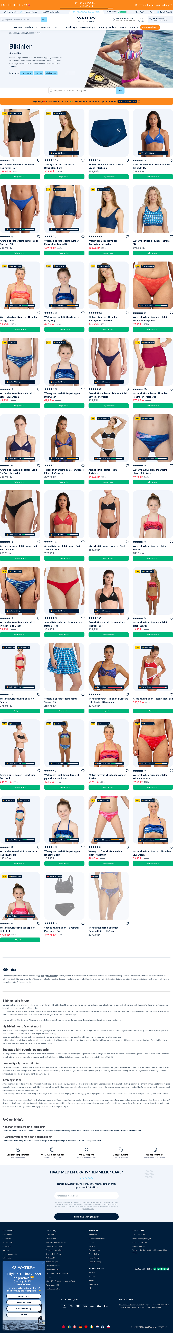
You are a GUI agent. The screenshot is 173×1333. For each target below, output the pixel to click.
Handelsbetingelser (53, 1289)
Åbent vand (23, 1296)
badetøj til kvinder (124, 1005)
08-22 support (86, 1154)
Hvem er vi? (50, 1235)
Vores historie (51, 1239)
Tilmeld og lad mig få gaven (86, 1216)
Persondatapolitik (52, 1285)
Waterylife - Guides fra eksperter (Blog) (60, 1281)
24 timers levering (10, 12)
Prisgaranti (7, 1246)
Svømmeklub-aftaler (53, 1254)
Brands (133, 27)
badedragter (36, 1020)
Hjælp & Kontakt (166, 12)
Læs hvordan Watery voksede (131, 1305)
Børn (122, 27)
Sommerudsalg (149, 27)
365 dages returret (30, 12)
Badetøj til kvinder (27, 33)
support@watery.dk (143, 1239)
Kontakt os (7, 1239)
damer (28, 1106)
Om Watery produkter (54, 1246)
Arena (52, 1100)
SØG (120, 90)
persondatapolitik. (88, 1209)
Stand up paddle (107, 27)
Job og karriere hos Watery (56, 1242)
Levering (6, 1250)
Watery (42, 1100)
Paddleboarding (95, 1262)
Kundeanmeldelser (53, 1269)
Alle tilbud (93, 1235)
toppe (41, 975)
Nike (90, 1288)
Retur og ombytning (10, 1254)
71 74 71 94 (139, 12)
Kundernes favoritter (96, 1239)
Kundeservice (7, 1235)
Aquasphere (93, 1284)
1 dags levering (120, 1154)
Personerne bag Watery (54, 1250)
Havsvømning (87, 27)
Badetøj (45, 27)
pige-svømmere (133, 1100)
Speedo (92, 1276)
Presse (48, 1277)
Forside (18, 27)
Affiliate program (52, 1262)
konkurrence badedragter (80, 1020)
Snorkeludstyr (94, 1254)
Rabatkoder (7, 1258)
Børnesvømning (23, 1308)
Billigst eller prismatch (18, 1154)
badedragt (10, 982)
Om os (151, 12)
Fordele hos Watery (53, 1266)
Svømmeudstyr (94, 1250)
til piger (18, 1106)
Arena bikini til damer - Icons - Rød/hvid (153, 698)
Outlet (91, 1242)
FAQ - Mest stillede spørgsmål (57, 1273)
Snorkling (70, 27)
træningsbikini (33, 1087)
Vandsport (30, 27)
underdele (52, 975)
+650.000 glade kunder (50, 12)
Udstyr (57, 27)
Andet (24, 1314)
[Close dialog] (43, 1263)
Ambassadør (50, 1258)
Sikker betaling (8, 1242)
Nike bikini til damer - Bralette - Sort (107, 546)
